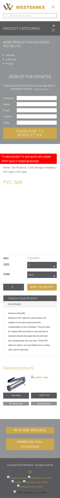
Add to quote (42, 287)
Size (6, 264)
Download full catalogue (30, 444)
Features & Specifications (22, 298)
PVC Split (9, 64)
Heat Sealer (10, 55)
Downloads (14, 304)
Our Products (19, 167)
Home (6, 167)
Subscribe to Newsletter (30, 133)
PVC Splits (8, 172)
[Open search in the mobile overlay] (30, 15)
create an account (28, 160)
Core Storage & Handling (41, 167)
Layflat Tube (11, 59)
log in (12, 160)
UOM (6, 274)
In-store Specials (30, 430)
